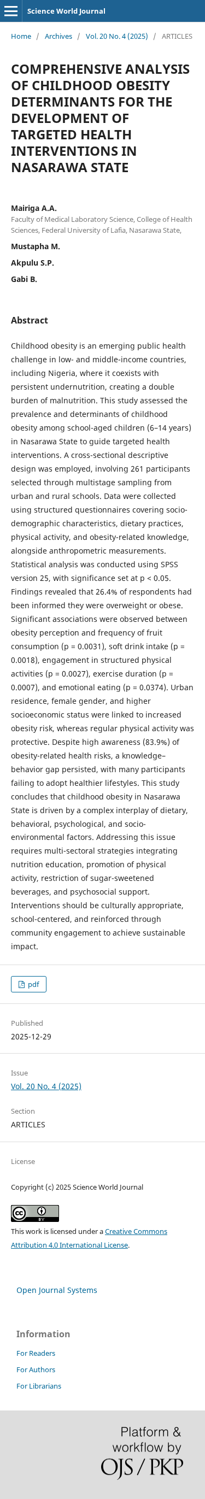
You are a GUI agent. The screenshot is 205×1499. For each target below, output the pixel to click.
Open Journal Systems (56, 1290)
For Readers (35, 1353)
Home (21, 36)
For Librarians (38, 1386)
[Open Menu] (11, 11)
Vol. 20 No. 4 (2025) (117, 36)
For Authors (35, 1369)
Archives (58, 36)
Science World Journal (66, 11)
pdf (32, 984)
